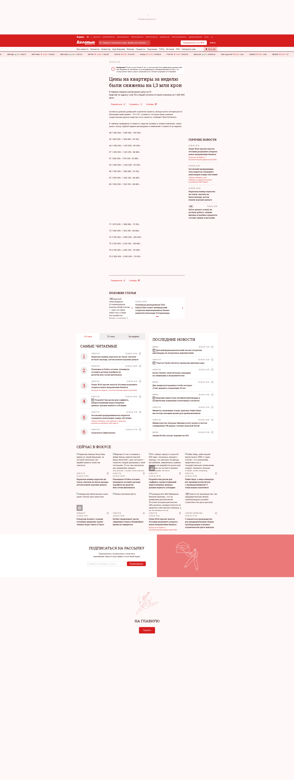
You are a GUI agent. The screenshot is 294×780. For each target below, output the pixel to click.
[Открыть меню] (87, 37)
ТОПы (161, 49)
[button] (107, 563)
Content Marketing (194, 513)
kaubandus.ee (165, 37)
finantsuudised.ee (137, 37)
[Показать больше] (212, 37)
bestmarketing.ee (109, 37)
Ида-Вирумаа (118, 49)
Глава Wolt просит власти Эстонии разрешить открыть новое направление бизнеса (203, 151)
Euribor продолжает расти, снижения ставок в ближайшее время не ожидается (128, 522)
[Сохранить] (140, 353)
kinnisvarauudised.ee (179, 37)
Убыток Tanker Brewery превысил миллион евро (180, 363)
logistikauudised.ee (195, 37)
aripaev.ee (96, 37)
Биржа (155, 347)
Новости (95, 353)
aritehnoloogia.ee (152, 37)
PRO (178, 49)
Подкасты (140, 49)
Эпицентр (94, 49)
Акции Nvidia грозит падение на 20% (171, 435)
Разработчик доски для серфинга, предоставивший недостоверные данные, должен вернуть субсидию (110, 403)
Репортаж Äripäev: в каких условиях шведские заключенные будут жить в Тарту (90, 522)
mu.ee (206, 37)
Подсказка (152, 49)
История (170, 49)
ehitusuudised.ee (123, 37)
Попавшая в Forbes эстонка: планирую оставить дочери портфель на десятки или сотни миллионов (110, 372)
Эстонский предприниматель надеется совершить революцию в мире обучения (203, 172)
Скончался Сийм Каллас (103, 433)
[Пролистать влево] (132, 308)
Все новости (82, 49)
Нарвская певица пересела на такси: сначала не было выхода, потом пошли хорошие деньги (93, 482)
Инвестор (105, 49)
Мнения (130, 49)
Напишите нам (188, 49)
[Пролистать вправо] (182, 308)
